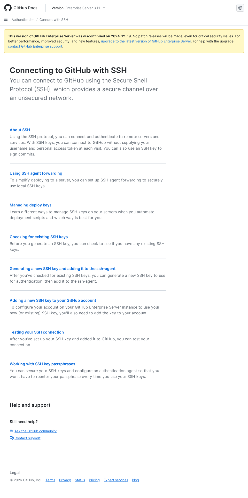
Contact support (27, 438)
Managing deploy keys (31, 205)
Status (80, 480)
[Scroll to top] (237, 487)
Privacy (65, 480)
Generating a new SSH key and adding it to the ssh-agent (63, 268)
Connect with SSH (53, 19)
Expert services (116, 480)
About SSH (20, 129)
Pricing (94, 480)
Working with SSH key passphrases (42, 363)
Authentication (23, 19)
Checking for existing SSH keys (39, 236)
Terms (50, 480)
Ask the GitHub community (36, 431)
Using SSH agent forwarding (36, 173)
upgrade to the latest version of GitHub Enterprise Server (146, 41)
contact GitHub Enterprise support (35, 46)
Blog (135, 480)
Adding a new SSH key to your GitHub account (53, 300)
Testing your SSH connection (37, 332)
